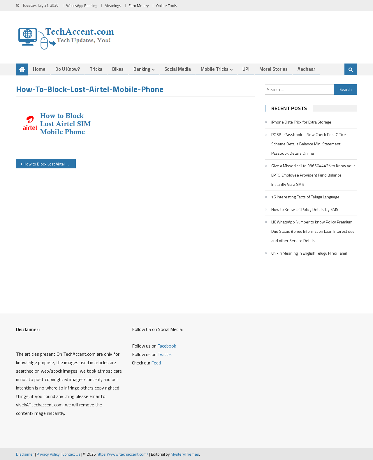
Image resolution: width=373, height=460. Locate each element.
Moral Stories (273, 69)
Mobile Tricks (214, 69)
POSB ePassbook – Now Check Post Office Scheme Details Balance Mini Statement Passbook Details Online (308, 143)
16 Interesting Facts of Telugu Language (305, 197)
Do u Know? (67, 69)
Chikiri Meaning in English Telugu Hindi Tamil (309, 253)
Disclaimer (25, 454)
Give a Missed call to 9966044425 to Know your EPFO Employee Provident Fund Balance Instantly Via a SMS (313, 175)
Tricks (96, 69)
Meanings (113, 5)
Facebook (166, 345)
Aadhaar (306, 69)
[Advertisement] (135, 239)
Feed (156, 362)
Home (39, 69)
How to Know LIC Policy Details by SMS (304, 209)
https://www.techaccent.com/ (122, 454)
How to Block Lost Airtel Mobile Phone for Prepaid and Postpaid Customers (50, 164)
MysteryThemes (185, 454)
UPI (245, 69)
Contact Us (71, 454)
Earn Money (139, 5)
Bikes (118, 69)
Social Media (177, 69)
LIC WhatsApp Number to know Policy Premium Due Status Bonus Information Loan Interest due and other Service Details (313, 231)
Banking (141, 69)
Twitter (164, 354)
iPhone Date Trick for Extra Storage (301, 122)
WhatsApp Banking (81, 5)
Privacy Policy (48, 454)
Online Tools (166, 5)
